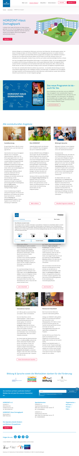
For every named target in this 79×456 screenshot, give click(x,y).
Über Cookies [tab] (57, 219)
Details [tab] (39, 219)
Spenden (6, 427)
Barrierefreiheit (20, 452)
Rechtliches (27, 452)
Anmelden (72, 391)
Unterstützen (52, 3)
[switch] (33, 236)
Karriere (68, 405)
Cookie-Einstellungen (39, 452)
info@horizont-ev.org (8, 407)
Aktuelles (43, 3)
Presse (68, 407)
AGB (32, 452)
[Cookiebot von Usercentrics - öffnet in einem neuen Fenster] (59, 215)
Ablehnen (23, 240)
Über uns (24, 3)
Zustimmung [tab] (22, 219)
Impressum (5, 452)
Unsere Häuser (33, 3)
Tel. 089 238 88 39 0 (7, 409)
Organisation (70, 402)
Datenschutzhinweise (51, 394)
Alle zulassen (56, 240)
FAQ (67, 409)
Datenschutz (12, 452)
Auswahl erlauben (39, 240)
